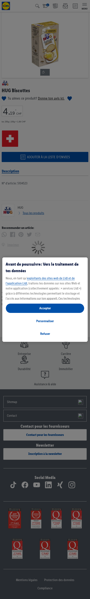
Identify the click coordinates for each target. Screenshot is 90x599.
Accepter (45, 308)
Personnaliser (45, 321)
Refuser (45, 334)
